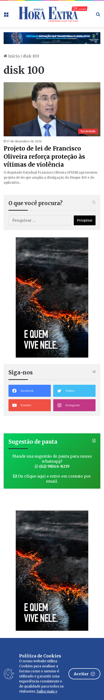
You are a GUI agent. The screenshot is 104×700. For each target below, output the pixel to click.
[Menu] (6, 15)
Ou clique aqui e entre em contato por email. (54, 479)
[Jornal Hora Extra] (52, 14)
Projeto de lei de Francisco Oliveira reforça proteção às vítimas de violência (44, 156)
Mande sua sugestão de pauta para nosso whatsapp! (52, 461)
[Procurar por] (98, 15)
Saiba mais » (47, 691)
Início (13, 56)
